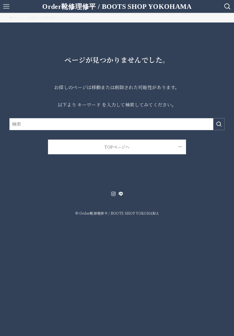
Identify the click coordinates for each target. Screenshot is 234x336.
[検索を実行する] (219, 124)
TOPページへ (116, 147)
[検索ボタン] (227, 6)
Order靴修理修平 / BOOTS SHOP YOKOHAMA (116, 6)
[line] (121, 194)
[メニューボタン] (6, 6)
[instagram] (113, 194)
